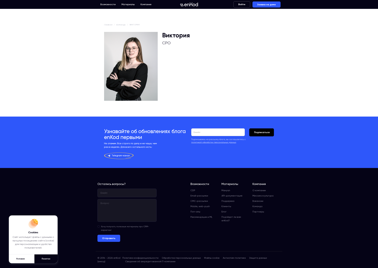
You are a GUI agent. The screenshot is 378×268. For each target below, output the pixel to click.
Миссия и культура (262, 195)
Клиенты (226, 206)
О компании (259, 190)
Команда (257, 206)
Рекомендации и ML (201, 217)
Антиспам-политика (234, 257)
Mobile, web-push (200, 206)
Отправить (108, 238)
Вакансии (257, 201)
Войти (241, 4)
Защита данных (258, 257)
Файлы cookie (212, 257)
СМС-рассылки (199, 201)
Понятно (46, 259)
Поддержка (227, 201)
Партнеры (258, 211)
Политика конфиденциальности (140, 257)
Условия (20, 259)
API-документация (231, 195)
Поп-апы (195, 211)
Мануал (225, 190)
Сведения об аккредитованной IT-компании (150, 261)
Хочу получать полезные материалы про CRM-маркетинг (125, 228)
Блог (224, 211)
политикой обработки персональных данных (213, 142)
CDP (192, 190)
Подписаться (262, 132)
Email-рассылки (199, 195)
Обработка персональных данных (181, 257)
